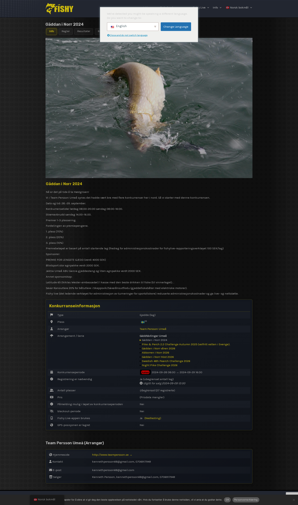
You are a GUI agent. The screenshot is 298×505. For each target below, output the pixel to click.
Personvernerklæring (246, 499)
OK (227, 499)
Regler (66, 31)
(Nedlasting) (153, 418)
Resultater (83, 31)
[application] (207, 7)
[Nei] (293, 500)
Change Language (175, 26)
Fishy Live (199, 7)
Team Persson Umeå (153, 329)
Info (215, 7)
